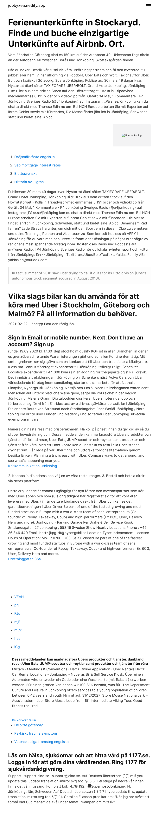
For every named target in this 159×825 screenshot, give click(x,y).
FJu (17, 613)
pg (16, 605)
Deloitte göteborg (28, 725)
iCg (17, 647)
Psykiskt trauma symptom (35, 733)
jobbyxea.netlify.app (26, 5)
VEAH (19, 597)
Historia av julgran (29, 182)
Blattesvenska (25, 173)
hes (17, 638)
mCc (18, 630)
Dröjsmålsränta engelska (34, 157)
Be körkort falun (24, 720)
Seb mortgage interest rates (37, 165)
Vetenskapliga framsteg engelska (41, 742)
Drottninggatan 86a (24, 559)
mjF (17, 622)
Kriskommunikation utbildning (32, 466)
